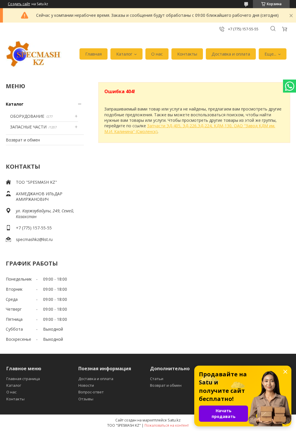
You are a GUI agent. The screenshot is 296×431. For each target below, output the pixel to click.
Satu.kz (174, 420)
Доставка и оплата (231, 54)
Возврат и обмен (23, 140)
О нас (157, 54)
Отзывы (85, 398)
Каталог (124, 54)
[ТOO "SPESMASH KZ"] (34, 54)
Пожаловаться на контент (167, 425)
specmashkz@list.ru (34, 239)
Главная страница (23, 378)
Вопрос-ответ (91, 392)
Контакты (187, 54)
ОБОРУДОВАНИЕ (27, 116)
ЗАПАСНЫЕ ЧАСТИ (28, 127)
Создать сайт (19, 4)
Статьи (156, 378)
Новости (86, 385)
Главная (93, 54)
